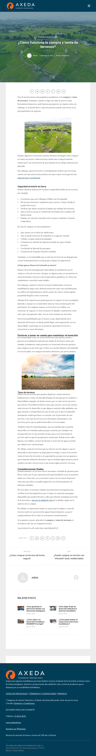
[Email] (64, 92)
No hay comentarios (62, 55)
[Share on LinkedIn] (43, 92)
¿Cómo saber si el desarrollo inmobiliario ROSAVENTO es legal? (35, 622)
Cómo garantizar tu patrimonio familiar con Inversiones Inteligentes (35, 609)
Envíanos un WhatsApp (16, 729)
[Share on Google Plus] (53, 92)
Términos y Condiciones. (24, 703)
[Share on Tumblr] (48, 92)
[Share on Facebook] (32, 92)
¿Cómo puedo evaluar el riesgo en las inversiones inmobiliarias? (68, 622)
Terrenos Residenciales (48, 37)
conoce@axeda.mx (13, 722)
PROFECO (62, 693)
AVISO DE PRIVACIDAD (17, 693)
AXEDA (35, 55)
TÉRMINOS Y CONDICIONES (42, 693)
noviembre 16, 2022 (46, 55)
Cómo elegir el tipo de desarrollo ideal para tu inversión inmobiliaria (68, 609)
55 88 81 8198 (20, 716)
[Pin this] (58, 92)
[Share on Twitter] (37, 92)
